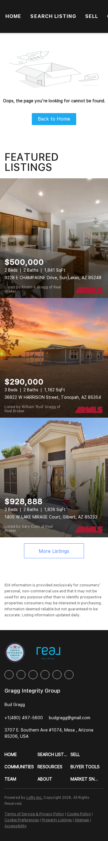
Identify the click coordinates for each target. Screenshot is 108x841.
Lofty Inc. (34, 798)
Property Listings (57, 820)
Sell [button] (91, 16)
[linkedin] (21, 674)
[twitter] (33, 674)
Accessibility (15, 826)
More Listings (54, 551)
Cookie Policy (79, 814)
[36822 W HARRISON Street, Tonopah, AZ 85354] (54, 358)
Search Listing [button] (53, 16)
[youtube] (57, 674)
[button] (21, 755)
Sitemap (82, 820)
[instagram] (45, 674)
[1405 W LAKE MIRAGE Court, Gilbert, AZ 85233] (54, 477)
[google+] (69, 674)
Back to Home (54, 119)
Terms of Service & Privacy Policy (34, 814)
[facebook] (9, 674)
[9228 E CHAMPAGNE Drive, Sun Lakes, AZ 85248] (54, 238)
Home (13, 16)
